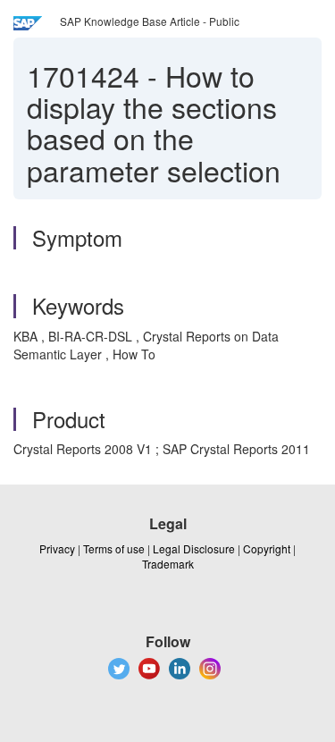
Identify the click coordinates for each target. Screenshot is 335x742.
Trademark (168, 563)
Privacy (57, 548)
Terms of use (114, 548)
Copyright (266, 548)
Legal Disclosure (194, 548)
